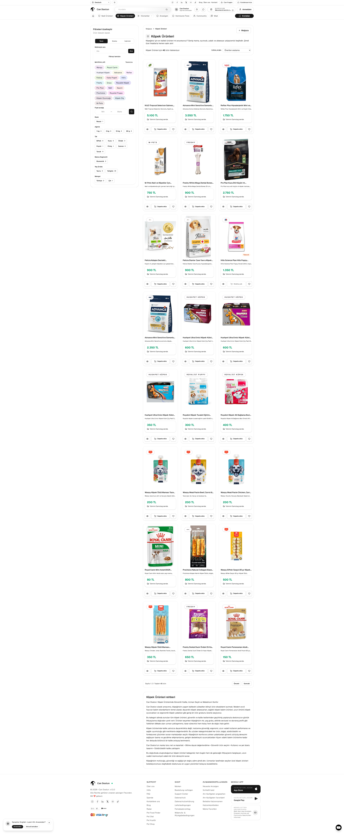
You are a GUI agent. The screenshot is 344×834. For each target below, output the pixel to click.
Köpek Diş (119, 98)
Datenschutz (180, 797)
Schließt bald (208, 790)
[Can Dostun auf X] (186, 2)
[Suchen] (166, 9)
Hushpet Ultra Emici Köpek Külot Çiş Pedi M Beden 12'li (235, 337)
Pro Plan (100, 88)
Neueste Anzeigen (211, 786)
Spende (150, 797)
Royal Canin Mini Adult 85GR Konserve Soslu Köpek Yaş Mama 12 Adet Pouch (159, 570)
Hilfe (149, 790)
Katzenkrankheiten (211, 805)
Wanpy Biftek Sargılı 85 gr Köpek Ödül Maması (235, 570)
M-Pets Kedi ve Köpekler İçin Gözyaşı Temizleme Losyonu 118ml (160, 183)
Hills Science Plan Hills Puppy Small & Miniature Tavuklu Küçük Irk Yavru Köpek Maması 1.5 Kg (235, 260)
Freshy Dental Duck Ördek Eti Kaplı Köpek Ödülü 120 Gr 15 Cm (198, 647)
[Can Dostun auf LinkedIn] (182, 2)
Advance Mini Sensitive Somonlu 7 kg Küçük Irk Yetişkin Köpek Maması (198, 105)
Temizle (129, 62)
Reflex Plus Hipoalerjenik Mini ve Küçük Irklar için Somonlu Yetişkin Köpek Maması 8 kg (236, 105)
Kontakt (214, 2)
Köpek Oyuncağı (103, 98)
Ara (131, 51)
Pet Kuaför (151, 820)
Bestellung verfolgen (184, 790)
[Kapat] (49, 822)
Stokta (114, 41)
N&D (110, 88)
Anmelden (246, 9)
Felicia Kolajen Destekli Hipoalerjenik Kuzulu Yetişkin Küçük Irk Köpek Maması (158, 260)
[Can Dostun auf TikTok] (195, 2)
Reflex (129, 72)
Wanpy (99, 67)
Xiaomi (119, 88)
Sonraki (247, 684)
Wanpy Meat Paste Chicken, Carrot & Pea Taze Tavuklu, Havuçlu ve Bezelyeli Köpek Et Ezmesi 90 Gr (236, 492)
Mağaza (149, 29)
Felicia (99, 77)
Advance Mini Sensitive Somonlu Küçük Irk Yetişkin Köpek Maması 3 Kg (160, 337)
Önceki (236, 684)
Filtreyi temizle (114, 56)
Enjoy (109, 83)
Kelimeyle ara (100, 47)
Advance (118, 72)
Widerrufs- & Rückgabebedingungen (184, 814)
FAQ (148, 794)
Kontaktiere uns (153, 801)
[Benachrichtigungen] (196, 9)
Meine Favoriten (210, 809)
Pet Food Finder (153, 813)
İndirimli (127, 41)
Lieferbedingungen (183, 805)
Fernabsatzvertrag (182, 809)
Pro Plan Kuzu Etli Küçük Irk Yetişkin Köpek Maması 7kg (233, 183)
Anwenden (18, 827)
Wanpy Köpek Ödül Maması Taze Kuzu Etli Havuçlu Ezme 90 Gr (159, 492)
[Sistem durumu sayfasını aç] (112, 783)
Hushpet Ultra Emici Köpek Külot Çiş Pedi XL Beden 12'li (197, 337)
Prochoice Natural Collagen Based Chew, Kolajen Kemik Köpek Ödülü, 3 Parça (198, 570)
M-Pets (99, 103)
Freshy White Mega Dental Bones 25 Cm (197, 183)
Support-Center (181, 794)
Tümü (101, 41)
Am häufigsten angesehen (214, 794)
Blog (200, 2)
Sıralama (216, 50)
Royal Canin (112, 67)
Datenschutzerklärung (184, 801)
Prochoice (100, 93)
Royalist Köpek (122, 83)
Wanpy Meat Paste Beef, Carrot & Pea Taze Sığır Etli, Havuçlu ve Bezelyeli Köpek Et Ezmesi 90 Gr (197, 492)
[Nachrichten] (203, 9)
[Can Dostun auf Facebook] (177, 2)
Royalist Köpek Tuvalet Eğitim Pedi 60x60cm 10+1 (196, 415)
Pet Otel (150, 816)
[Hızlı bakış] (147, 129)
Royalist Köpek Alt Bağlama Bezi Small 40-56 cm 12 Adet (235, 415)
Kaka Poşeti (112, 77)
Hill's (123, 77)
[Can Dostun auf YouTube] (191, 2)
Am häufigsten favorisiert (214, 797)
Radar (149, 809)
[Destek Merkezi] (338, 827)
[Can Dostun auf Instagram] (172, 2)
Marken (178, 786)
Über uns (206, 2)
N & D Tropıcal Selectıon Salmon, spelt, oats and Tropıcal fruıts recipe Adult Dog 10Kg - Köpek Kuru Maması (159, 105)
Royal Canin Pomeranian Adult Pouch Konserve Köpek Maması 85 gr (236, 647)
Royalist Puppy (116, 93)
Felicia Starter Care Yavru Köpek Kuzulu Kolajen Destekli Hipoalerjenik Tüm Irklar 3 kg (197, 260)
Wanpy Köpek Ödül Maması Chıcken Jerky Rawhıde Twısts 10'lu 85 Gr (158, 647)
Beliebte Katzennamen (213, 801)
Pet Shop (151, 824)
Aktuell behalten (32, 827)
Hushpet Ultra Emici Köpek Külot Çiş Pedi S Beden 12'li (159, 415)
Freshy (99, 83)
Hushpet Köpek (103, 72)
